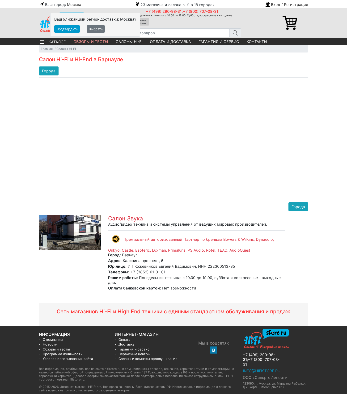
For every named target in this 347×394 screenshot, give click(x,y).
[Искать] (235, 32)
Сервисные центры (134, 354)
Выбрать (96, 29)
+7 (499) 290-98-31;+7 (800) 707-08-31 (182, 11)
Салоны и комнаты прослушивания (147, 359)
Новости (50, 344)
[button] (286, 4)
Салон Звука (125, 218)
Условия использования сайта (68, 359)
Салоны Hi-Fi (129, 41)
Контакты (257, 41)
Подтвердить (67, 29)
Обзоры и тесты (90, 41)
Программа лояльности (63, 354)
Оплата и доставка (170, 41)
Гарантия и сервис (219, 41)
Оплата (124, 339)
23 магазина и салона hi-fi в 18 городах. (178, 4)
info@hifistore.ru (261, 370)
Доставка (126, 344)
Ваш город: (63, 4)
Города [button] (48, 71)
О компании (53, 339)
